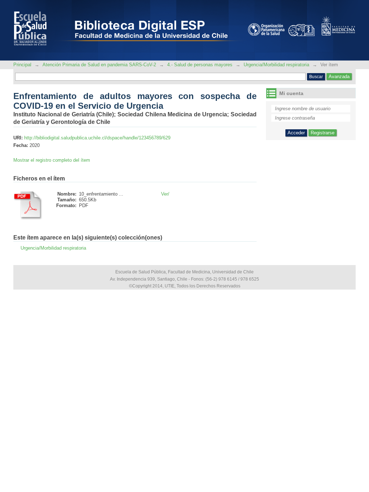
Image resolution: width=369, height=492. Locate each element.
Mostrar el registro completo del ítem (51, 160)
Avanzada (339, 76)
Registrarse (322, 132)
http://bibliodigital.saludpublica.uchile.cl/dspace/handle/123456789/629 (97, 137)
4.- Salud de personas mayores (199, 64)
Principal (23, 64)
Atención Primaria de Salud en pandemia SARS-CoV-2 (99, 64)
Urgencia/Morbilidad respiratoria (276, 64)
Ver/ (165, 194)
